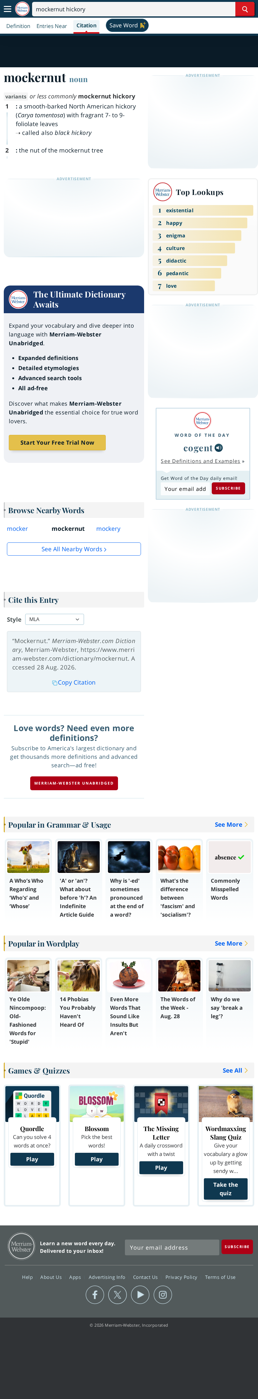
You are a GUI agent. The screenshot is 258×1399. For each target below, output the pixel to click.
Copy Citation (77, 682)
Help (28, 1277)
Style (14, 619)
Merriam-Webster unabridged (74, 783)
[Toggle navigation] (7, 9)
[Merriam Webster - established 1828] (22, 9)
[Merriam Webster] (202, 421)
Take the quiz (225, 1189)
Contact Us (146, 1277)
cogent (198, 447)
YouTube (140, 1294)
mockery (108, 529)
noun (78, 79)
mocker (17, 529)
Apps (75, 1277)
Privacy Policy (182, 1277)
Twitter (117, 1294)
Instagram (163, 1294)
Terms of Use (220, 1277)
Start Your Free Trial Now (57, 442)
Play (32, 1159)
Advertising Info (108, 1277)
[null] (219, 448)
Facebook (95, 1294)
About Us (51, 1277)
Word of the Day (202, 435)
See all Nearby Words (72, 549)
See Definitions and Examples (200, 461)
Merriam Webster (21, 1246)
